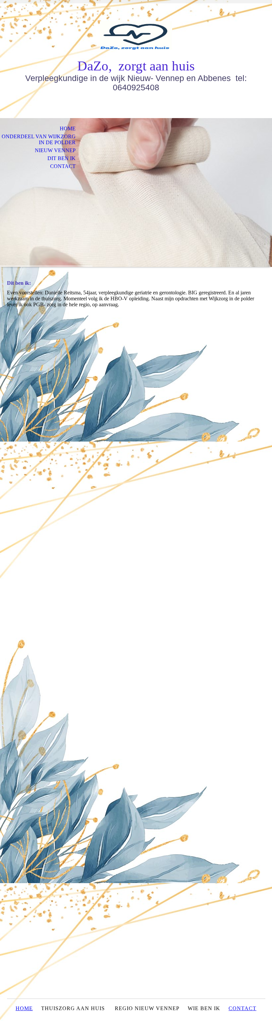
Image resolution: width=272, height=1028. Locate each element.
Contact (63, 166)
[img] (136, 36)
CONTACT (242, 1008)
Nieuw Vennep (55, 150)
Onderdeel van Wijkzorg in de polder (39, 139)
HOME (24, 1008)
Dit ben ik (61, 158)
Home (68, 128)
